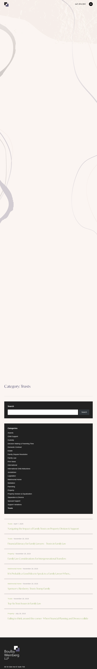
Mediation (11, 483)
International (12, 465)
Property (11, 490)
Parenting (11, 487)
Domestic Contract (15, 447)
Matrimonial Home (15, 479)
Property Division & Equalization (20, 494)
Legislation (12, 476)
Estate (10, 451)
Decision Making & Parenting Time (21, 444)
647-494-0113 (80, 4)
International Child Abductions (19, 469)
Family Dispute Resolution (17, 454)
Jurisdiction (12, 472)
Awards (10, 433)
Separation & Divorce (16, 497)
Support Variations (15, 505)
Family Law (12, 458)
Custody (11, 440)
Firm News (12, 462)
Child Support (13, 436)
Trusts (10, 508)
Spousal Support (14, 501)
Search (84, 412)
